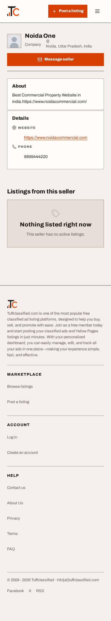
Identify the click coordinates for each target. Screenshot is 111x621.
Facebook (15, 591)
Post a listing (18, 402)
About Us (15, 503)
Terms (12, 534)
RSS (40, 591)
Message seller (59, 59)
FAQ (11, 549)
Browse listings (20, 387)
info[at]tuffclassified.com (78, 580)
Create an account (22, 453)
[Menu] (97, 11)
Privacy (13, 518)
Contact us (16, 488)
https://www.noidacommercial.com (55, 137)
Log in (12, 437)
